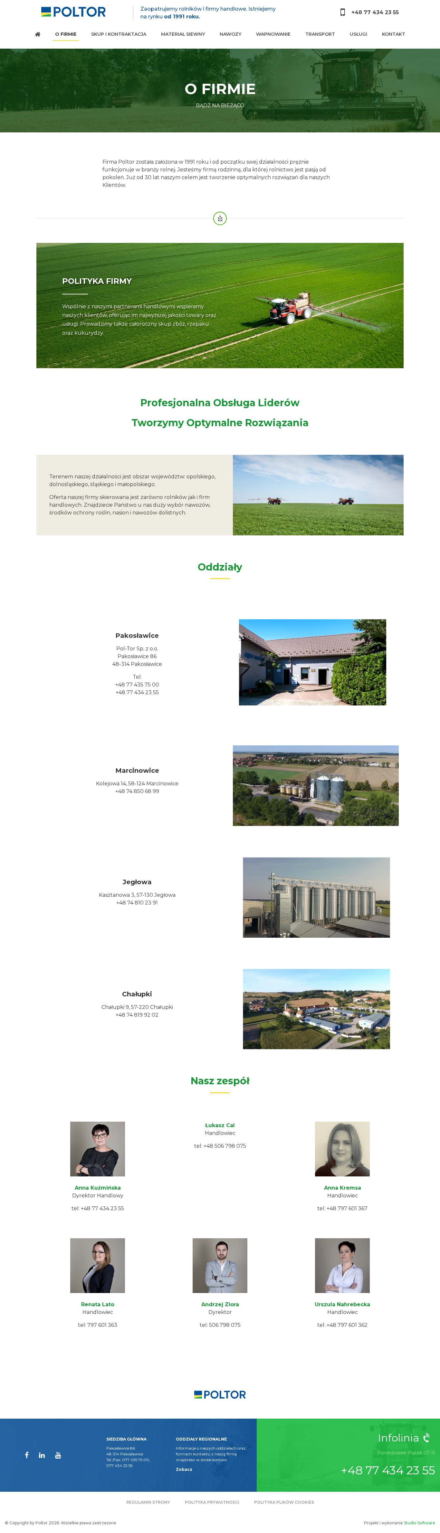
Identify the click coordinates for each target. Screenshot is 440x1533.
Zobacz (184, 1469)
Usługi (358, 34)
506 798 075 (225, 1325)
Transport (320, 34)
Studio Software (419, 1522)
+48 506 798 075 (225, 1146)
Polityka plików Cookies (284, 1502)
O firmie (65, 34)
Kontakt (393, 34)
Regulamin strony (148, 1502)
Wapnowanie (273, 34)
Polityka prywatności (212, 1502)
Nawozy (230, 34)
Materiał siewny (183, 34)
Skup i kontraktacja (118, 34)
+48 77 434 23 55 (374, 12)
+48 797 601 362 (347, 1325)
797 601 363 (102, 1325)
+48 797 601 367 (347, 1208)
